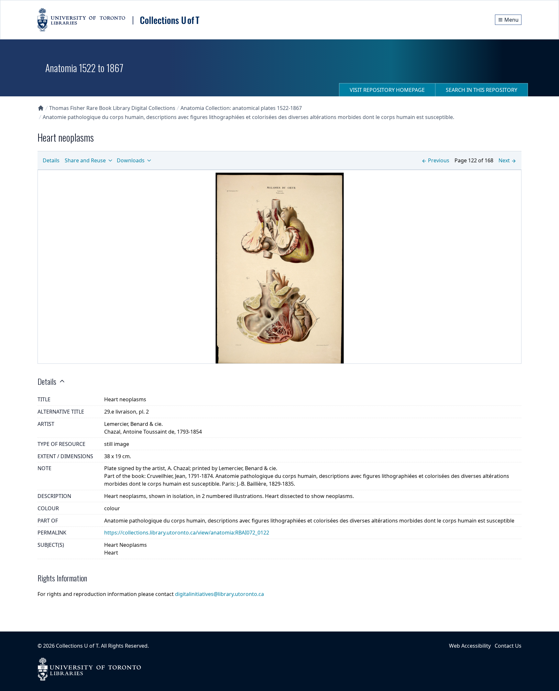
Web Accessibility (470, 645)
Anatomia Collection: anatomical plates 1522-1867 (241, 108)
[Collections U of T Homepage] (41, 108)
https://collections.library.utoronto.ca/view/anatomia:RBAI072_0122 (186, 532)
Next (504, 160)
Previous (438, 160)
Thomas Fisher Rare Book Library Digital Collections (112, 108)
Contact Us (508, 645)
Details (51, 160)
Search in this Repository (481, 89)
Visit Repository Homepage (387, 89)
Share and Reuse (85, 160)
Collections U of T (77, 645)
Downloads (131, 160)
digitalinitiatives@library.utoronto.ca (219, 594)
